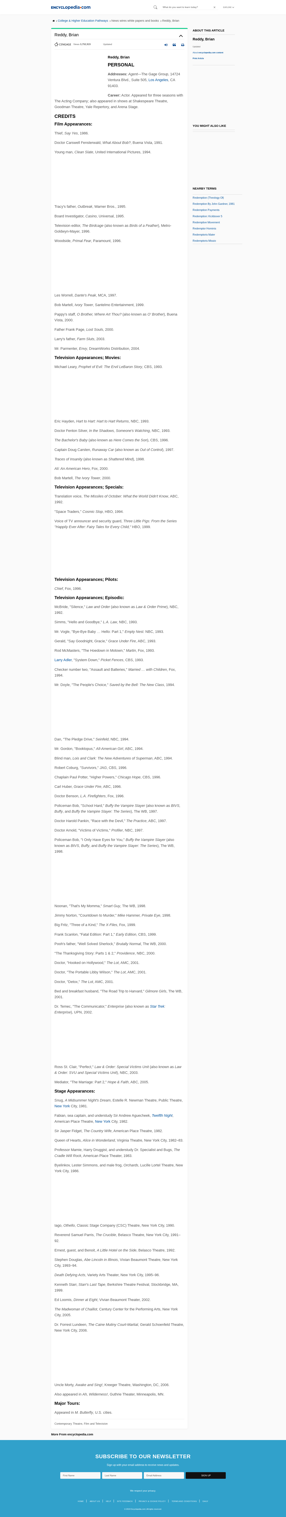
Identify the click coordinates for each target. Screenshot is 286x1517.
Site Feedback (125, 1501)
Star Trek (157, 1006)
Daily (205, 1501)
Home (81, 1501)
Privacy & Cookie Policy (152, 1501)
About (208, 52)
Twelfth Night (162, 1115)
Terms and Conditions (184, 1501)
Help (108, 1501)
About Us (95, 1501)
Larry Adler (63, 660)
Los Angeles (158, 80)
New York (62, 1106)
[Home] (70, 7)
